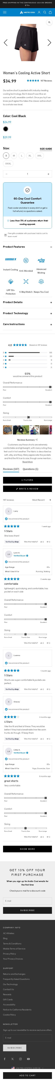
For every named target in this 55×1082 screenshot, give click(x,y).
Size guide (46, 149)
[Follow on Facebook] (4, 1058)
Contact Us (8, 989)
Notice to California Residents (17, 1009)
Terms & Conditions (12, 943)
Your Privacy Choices (13, 959)
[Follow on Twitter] (12, 1058)
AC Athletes (8, 933)
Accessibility (9, 1004)
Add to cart (27, 1075)
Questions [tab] (30, 470)
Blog (5, 938)
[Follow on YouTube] (28, 1058)
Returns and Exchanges (14, 974)
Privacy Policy (9, 953)
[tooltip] (36, 440)
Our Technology (10, 984)
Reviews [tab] (11, 470)
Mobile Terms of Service (14, 948)
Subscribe (27, 910)
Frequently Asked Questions (16, 979)
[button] (39, 80)
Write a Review (33, 489)
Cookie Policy (9, 1014)
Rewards (7, 994)
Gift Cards (8, 999)
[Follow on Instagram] (20, 1058)
